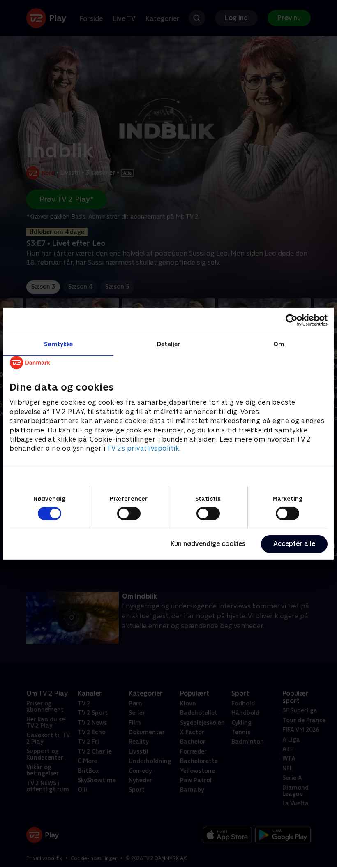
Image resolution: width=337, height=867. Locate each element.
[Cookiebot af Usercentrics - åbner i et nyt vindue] (292, 320)
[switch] (129, 513)
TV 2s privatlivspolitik (143, 448)
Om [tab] (278, 343)
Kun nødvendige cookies (208, 544)
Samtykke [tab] (58, 343)
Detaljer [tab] (168, 343)
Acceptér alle (294, 544)
